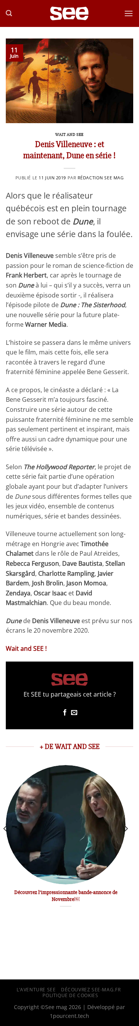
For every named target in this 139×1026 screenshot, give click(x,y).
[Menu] (128, 13)
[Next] (126, 844)
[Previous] (5, 844)
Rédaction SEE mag (101, 177)
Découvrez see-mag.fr (90, 989)
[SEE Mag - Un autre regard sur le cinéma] (69, 13)
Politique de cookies (70, 995)
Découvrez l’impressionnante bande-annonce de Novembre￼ (65, 895)
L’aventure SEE (36, 989)
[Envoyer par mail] (74, 712)
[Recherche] (9, 13)
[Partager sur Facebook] (65, 712)
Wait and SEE (69, 134)
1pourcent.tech (69, 1015)
